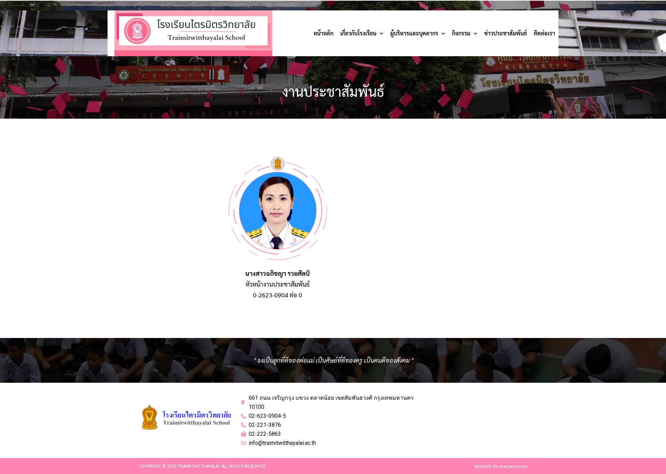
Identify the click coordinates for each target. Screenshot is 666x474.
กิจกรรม (461, 33)
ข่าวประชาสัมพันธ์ (505, 33)
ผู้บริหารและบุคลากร (414, 33)
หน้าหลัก (323, 33)
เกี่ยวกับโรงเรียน (358, 33)
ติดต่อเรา (544, 33)
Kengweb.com (513, 466)
